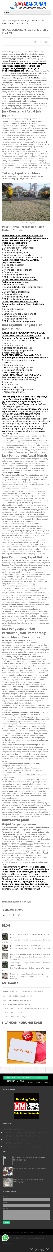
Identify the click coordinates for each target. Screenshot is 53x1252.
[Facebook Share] (41, 42)
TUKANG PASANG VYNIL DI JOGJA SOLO (16, 1017)
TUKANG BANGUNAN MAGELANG (36, 1008)
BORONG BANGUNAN (10, 992)
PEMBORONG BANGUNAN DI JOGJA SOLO (17, 1004)
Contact (45, 1083)
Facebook (32, 1250)
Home (4, 21)
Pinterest (48, 1250)
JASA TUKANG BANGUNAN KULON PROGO (17, 996)
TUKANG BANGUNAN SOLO (12, 1013)
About (37, 1083)
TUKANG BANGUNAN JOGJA (12, 1008)
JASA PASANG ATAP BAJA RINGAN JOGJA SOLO (26, 1132)
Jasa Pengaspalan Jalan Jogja (18, 21)
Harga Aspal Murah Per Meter (26, 78)
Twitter (37, 1250)
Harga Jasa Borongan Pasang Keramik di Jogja (27, 974)
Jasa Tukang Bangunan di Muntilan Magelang (26, 946)
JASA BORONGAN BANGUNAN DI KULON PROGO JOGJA (30, 954)
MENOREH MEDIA (9, 1244)
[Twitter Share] (35, 42)
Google (42, 1250)
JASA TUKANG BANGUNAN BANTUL (33, 992)
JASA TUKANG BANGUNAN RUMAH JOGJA (17, 1000)
